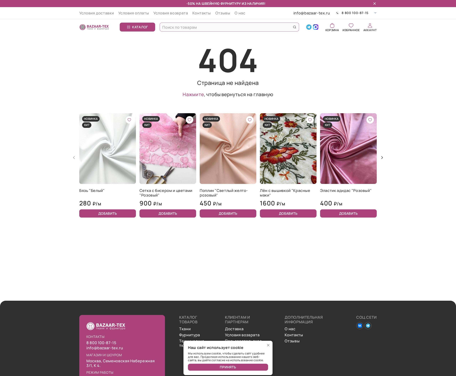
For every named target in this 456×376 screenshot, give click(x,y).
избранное (351, 30)
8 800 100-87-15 (355, 13)
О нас (240, 12)
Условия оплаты (133, 12)
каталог (140, 27)
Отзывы (222, 12)
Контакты (201, 12)
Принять (228, 367)
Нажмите (193, 94)
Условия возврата (170, 12)
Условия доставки (96, 12)
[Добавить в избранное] (129, 120)
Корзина (332, 30)
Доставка (234, 329)
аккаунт (370, 30)
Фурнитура (189, 335)
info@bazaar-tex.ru (311, 13)
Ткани (185, 329)
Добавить (107, 213)
